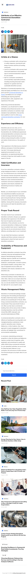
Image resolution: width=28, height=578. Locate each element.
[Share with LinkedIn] (8, 31)
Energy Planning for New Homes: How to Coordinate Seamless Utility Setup (13, 440)
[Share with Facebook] (2, 31)
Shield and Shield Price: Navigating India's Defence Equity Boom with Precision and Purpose (13, 471)
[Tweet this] (5, 31)
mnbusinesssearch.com (19, 573)
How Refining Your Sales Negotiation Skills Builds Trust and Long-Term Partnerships (13, 409)
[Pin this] (11, 31)
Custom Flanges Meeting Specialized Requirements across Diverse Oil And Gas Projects (13, 535)
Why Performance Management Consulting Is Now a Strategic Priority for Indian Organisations (14, 503)
